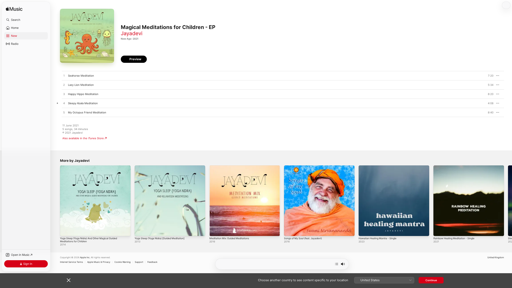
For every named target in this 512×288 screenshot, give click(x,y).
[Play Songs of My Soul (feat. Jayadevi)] (289, 231)
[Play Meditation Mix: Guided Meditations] (214, 231)
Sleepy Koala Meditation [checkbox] (83, 103)
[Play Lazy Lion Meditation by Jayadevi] (64, 85)
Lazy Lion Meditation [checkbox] (81, 84)
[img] (14, 9)
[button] (26, 19)
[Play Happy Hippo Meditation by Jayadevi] (64, 94)
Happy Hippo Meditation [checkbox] (83, 94)
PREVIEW (489, 75)
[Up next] (336, 264)
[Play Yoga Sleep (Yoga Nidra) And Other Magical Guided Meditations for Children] (65, 231)
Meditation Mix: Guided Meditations (231, 167)
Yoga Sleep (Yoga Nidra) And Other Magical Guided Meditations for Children (92, 168)
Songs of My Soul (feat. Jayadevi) (305, 167)
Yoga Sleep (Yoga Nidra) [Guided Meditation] (163, 167)
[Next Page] (508, 201)
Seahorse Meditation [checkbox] (81, 75)
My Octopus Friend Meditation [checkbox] (87, 112)
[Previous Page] (56, 201)
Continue (431, 280)
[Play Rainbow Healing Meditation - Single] (438, 231)
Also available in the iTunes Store (83, 138)
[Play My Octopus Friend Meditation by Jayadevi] (64, 112)
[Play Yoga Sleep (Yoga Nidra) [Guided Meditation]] (140, 231)
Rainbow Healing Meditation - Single (456, 167)
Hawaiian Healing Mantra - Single (379, 167)
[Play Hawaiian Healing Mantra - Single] (364, 231)
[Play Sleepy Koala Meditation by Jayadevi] (64, 103)
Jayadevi (131, 33)
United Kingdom (495, 257)
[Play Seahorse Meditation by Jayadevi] (64, 76)
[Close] (68, 280)
